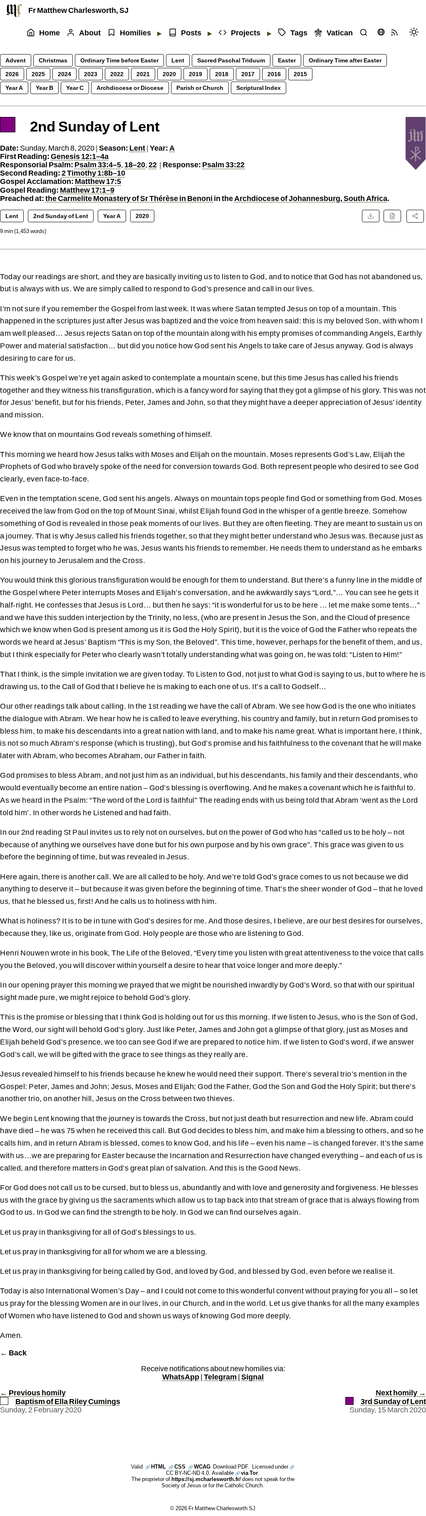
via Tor (246, 1472)
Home (49, 32)
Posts (191, 32)
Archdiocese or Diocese (130, 87)
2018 (221, 73)
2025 (38, 73)
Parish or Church (199, 87)
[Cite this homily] (392, 216)
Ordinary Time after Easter (345, 60)
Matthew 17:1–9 (87, 190)
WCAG (199, 1466)
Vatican (340, 32)
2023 (90, 73)
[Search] (365, 32)
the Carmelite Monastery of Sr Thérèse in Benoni (129, 198)
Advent (15, 60)
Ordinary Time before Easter (119, 60)
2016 (274, 73)
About (90, 32)
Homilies (135, 32)
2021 (143, 73)
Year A (14, 87)
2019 (195, 73)
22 (153, 164)
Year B (44, 87)
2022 (117, 73)
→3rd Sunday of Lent (393, 1397)
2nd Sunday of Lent (60, 215)
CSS (177, 1466)
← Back (13, 1352)
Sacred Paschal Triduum (231, 60)
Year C (75, 87)
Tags (298, 32)
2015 (300, 73)
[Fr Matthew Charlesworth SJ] (14, 10)
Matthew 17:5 (98, 181)
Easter (287, 60)
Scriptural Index (258, 87)
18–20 (134, 164)
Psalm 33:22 (223, 164)
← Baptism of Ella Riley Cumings (60, 1397)
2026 (12, 73)
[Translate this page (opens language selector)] (381, 32)
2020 (169, 73)
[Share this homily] (415, 216)
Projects (245, 32)
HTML (155, 1466)
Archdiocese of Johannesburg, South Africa (310, 198)
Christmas (53, 60)
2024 (64, 73)
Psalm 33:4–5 (97, 164)
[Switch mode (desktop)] (416, 32)
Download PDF (230, 1466)
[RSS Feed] (396, 32)
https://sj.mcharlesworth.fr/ (206, 1479)
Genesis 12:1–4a (80, 156)
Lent (177, 60)
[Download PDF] (370, 216)
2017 (248, 73)
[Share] (415, 216)
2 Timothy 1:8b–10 (93, 173)
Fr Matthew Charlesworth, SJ (78, 10)
